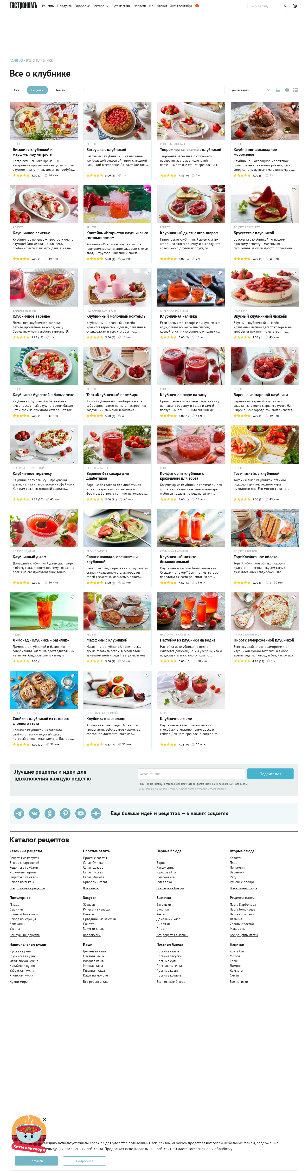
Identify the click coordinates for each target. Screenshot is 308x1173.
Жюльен (89, 904)
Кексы (160, 914)
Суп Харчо (164, 882)
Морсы (235, 956)
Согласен (36, 1161)
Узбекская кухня (22, 970)
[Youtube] (80, 813)
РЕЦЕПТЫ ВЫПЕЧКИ (25, 713)
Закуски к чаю (93, 928)
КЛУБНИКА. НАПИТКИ (174, 310)
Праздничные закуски (99, 919)
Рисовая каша (93, 961)
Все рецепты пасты (244, 935)
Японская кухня (21, 975)
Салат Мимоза (93, 877)
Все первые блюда (170, 888)
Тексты (60, 90)
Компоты (236, 970)
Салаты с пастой (242, 924)
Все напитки (239, 981)
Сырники (16, 909)
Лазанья (236, 919)
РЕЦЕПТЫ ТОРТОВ (245, 551)
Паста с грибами (242, 914)
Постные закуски (169, 956)
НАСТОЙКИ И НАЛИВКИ (175, 634)
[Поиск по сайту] (268, 6)
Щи (158, 858)
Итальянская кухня (24, 961)
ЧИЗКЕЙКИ (240, 310)
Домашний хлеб (168, 919)
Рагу (233, 877)
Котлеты (236, 858)
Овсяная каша (93, 956)
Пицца (14, 904)
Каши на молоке (95, 975)
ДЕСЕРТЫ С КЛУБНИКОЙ (28, 468)
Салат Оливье (93, 862)
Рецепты (37, 90)
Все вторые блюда (243, 888)
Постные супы (166, 961)
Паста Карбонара (243, 904)
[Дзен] (96, 813)
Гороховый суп (167, 872)
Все (16, 90)
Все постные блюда (170, 981)
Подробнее (84, 1161)
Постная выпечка (169, 965)
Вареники (237, 872)
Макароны (237, 928)
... (78, 90)
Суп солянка (165, 877)
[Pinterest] (65, 813)
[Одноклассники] (50, 813)
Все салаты (91, 888)
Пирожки (163, 924)
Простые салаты (95, 858)
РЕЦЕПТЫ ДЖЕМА (24, 551)
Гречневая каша (94, 951)
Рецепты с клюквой (24, 877)
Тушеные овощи (242, 882)
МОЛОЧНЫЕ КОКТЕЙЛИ (101, 310)
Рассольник (165, 867)
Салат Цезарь (93, 867)
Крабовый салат (95, 882)
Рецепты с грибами (24, 867)
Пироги (161, 928)
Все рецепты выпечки (172, 935)
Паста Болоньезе (242, 909)
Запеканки (18, 924)
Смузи (234, 975)
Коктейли (237, 951)
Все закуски (92, 935)
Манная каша (93, 965)
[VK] (34, 813)
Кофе (234, 961)
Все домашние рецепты (27, 888)
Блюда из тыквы (22, 882)
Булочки (162, 909)
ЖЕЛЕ (163, 713)
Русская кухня (20, 951)
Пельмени (237, 867)
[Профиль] (295, 6)
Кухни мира (19, 981)
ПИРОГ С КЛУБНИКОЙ (247, 634)
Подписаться (270, 773)
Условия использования (212, 789)
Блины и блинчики (24, 914)
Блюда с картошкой (24, 862)
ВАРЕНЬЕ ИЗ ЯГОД (24, 310)
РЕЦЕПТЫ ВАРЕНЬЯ (98, 468)
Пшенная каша (94, 970)
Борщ (160, 862)
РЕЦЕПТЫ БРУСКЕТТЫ (248, 227)
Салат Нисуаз (93, 872)
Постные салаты (168, 951)
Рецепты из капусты (24, 858)
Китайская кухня (22, 965)
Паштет (88, 924)
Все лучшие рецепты (25, 935)
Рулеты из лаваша (96, 909)
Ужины (15, 928)
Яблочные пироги (23, 872)
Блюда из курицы (23, 919)
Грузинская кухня (23, 956)
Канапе (88, 914)
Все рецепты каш (95, 981)
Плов (233, 862)
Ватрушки (163, 904)
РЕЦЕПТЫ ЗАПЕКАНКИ (174, 144)
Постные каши (167, 970)
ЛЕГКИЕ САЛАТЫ (96, 551)
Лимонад (237, 965)
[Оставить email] (191, 773)
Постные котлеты (169, 975)
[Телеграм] (19, 813)
